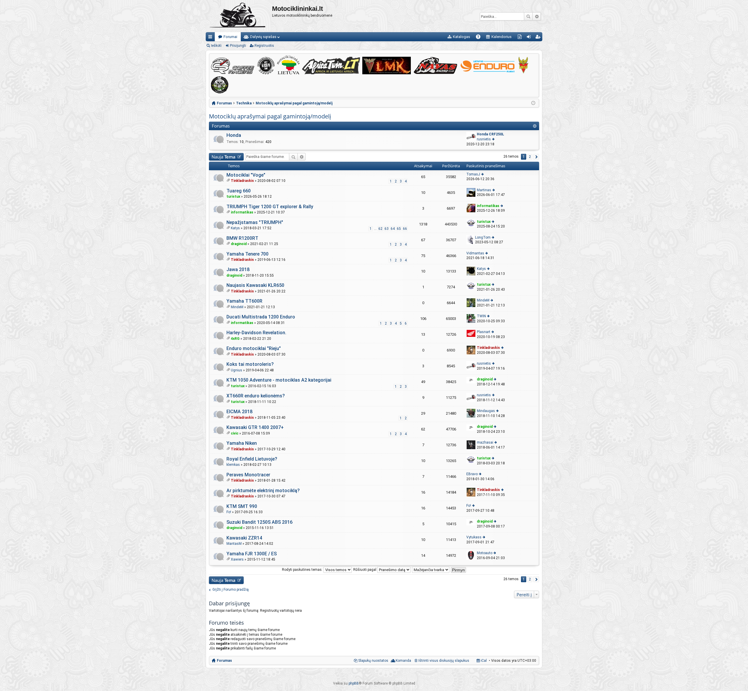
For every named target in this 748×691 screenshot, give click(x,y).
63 (387, 229)
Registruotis (264, 46)
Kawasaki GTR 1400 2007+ (255, 427)
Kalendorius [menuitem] (501, 37)
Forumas (224, 661)
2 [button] (530, 157)
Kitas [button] (536, 157)
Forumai (230, 37)
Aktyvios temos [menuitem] (520, 38)
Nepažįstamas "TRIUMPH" (254, 222)
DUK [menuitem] (480, 38)
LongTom (483, 237)
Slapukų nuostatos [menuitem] (373, 661)
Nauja (224, 157)
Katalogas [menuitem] (461, 37)
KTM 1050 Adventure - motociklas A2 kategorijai (278, 380)
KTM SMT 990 (241, 506)
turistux (233, 196)
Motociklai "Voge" (245, 175)
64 (393, 229)
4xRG (235, 339)
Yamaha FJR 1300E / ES (251, 553)
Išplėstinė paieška (537, 16)
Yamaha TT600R (244, 301)
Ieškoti (528, 16)
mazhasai (485, 442)
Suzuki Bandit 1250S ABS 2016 (259, 522)
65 (399, 229)
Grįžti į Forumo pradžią (230, 589)
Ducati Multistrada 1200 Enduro (260, 317)
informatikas (242, 212)
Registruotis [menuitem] (539, 38)
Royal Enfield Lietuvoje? (251, 459)
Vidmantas (475, 253)
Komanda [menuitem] (403, 661)
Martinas (484, 190)
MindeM (237, 307)
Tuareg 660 (238, 191)
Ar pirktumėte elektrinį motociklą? (263, 490)
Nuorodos (211, 38)
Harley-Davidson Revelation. (256, 332)
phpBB (354, 683)
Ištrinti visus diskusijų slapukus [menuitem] (443, 661)
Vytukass (474, 537)
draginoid (239, 244)
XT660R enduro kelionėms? (255, 396)
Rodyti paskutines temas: (302, 570)
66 (405, 229)
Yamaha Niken (241, 443)
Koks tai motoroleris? (250, 364)
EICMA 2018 (239, 411)
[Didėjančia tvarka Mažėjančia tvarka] (431, 570)
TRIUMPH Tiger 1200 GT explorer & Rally (269, 206)
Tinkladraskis (242, 181)
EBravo (472, 474)
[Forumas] (239, 16)
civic (234, 433)
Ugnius (236, 370)
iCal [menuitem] (483, 661)
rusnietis (484, 139)
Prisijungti (238, 46)
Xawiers (237, 559)
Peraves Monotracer (248, 475)
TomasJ (473, 174)
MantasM (234, 544)
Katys (235, 228)
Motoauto (484, 553)
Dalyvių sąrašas (263, 37)
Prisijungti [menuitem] (530, 38)
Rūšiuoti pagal (365, 570)
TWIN (481, 316)
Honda (233, 135)
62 (380, 229)
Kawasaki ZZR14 (244, 538)
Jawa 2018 (238, 269)
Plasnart (483, 332)
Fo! (228, 512)
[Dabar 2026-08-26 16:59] (533, 103)
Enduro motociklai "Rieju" (253, 348)
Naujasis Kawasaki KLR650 (255, 285)
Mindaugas (486, 411)
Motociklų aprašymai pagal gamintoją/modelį (270, 116)
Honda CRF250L (490, 134)
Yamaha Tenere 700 (247, 254)
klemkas (233, 465)
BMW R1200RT (242, 238)
